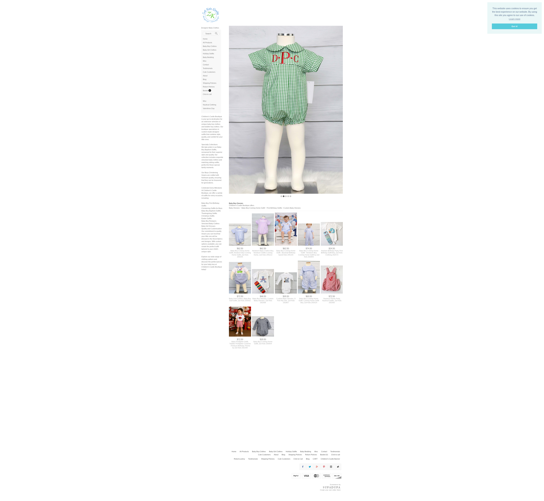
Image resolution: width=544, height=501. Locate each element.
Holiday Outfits (208, 54)
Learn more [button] (514, 19)
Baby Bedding (208, 57)
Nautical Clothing (209, 105)
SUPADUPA (332, 487)
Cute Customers (209, 72)
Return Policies (209, 87)
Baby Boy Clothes (210, 46)
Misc (204, 61)
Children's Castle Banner (330, 459)
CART (315, 459)
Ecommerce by (335, 484)
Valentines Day (208, 108)
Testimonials (207, 68)
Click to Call (298, 459)
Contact (206, 65)
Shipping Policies (209, 83)
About (205, 76)
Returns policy (239, 459)
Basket (206, 91)
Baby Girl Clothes (209, 50)
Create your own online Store (330, 490)
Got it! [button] (515, 26)
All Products (207, 43)
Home (205, 39)
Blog (204, 79)
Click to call (207, 94)
